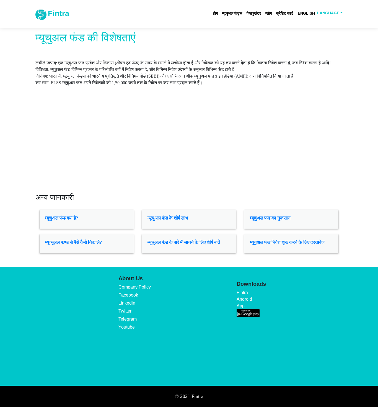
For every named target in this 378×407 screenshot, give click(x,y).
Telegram (127, 319)
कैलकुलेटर (254, 13)
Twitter (124, 311)
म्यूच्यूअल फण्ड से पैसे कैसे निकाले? (73, 242)
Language (328, 13)
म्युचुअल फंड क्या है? (61, 218)
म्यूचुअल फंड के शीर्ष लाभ (167, 218)
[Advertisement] (189, 145)
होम (215, 13)
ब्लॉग (268, 13)
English (306, 13)
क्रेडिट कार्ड (284, 13)
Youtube (126, 327)
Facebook (128, 295)
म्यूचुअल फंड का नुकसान (270, 218)
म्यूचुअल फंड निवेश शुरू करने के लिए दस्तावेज (287, 242)
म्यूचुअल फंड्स (232, 13)
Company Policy (134, 287)
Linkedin (126, 303)
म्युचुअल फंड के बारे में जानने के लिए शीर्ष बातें (183, 242)
